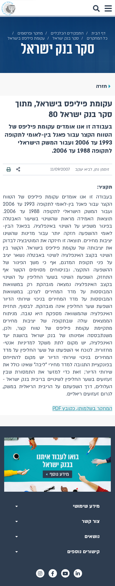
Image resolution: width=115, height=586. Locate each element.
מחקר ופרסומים (30, 33)
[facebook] (53, 573)
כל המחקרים (97, 38)
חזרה (101, 86)
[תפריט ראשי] (108, 8)
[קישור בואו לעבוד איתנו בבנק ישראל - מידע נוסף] (57, 465)
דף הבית (99, 33)
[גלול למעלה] (57, 426)
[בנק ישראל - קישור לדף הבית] (8, 8)
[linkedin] (78, 573)
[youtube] (65, 573)
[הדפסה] (8, 169)
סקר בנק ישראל (66, 38)
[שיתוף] (18, 169)
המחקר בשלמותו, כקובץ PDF (82, 408)
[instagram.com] (40, 573)
